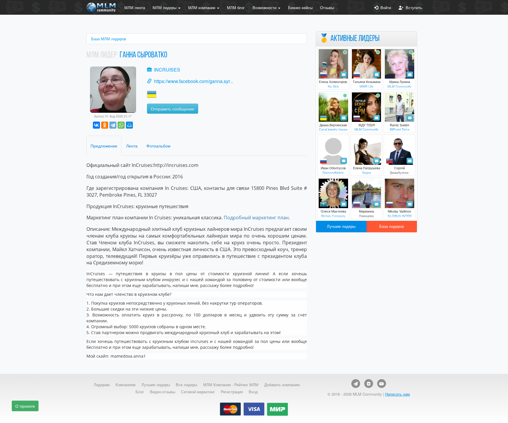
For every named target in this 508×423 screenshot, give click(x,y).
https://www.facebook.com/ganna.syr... (193, 81)
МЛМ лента (134, 7)
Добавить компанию (282, 384)
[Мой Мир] (129, 125)
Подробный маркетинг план (256, 217)
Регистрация (232, 391)
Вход (253, 391)
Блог (140, 391)
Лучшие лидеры (341, 226)
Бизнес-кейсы (300, 7)
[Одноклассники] (104, 125)
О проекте (25, 406)
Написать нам (397, 394)
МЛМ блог (236, 7)
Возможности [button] (265, 7)
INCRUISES (167, 69)
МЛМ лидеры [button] (165, 7)
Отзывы (327, 7)
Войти (384, 7)
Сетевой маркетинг (198, 391)
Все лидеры (186, 384)
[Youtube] (381, 383)
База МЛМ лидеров (108, 39)
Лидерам (102, 384)
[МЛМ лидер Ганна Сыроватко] (113, 89)
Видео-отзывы (162, 391)
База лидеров (391, 226)
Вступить (412, 7)
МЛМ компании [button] (202, 7)
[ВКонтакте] (96, 125)
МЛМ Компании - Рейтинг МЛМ (230, 384)
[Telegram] (112, 125)
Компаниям (126, 384)
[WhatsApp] (121, 125)
